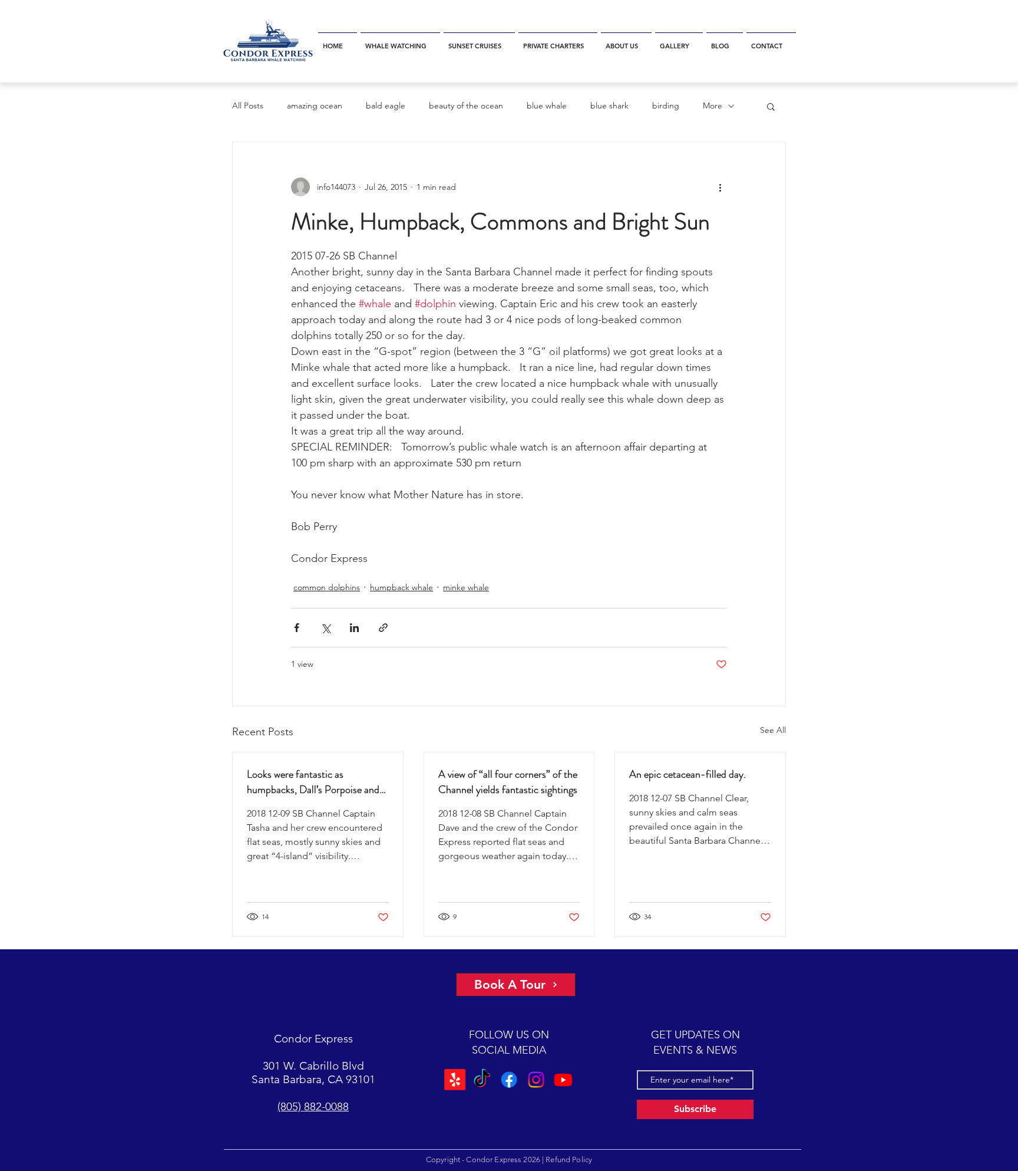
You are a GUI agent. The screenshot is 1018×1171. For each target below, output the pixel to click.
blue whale (547, 105)
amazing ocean (314, 105)
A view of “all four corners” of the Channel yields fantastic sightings (507, 782)
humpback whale (401, 587)
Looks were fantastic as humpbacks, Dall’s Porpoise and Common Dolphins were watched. (317, 782)
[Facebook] (508, 1079)
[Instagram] (535, 1079)
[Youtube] (561, 1079)
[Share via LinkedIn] (354, 627)
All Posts (247, 105)
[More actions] (720, 187)
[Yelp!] (456, 1079)
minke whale (466, 587)
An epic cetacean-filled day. (687, 774)
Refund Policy (569, 1159)
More (712, 105)
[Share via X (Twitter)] (325, 627)
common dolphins (326, 587)
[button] (400, 41)
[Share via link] (383, 627)
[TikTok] (482, 1079)
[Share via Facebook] (296, 627)
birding (665, 105)
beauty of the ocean (466, 105)
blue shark (609, 105)
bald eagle (385, 105)
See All (773, 730)
